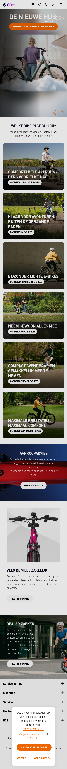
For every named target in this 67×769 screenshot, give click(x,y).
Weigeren (22, 758)
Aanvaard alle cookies (34, 747)
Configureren (42, 758)
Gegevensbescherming (32, 734)
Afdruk (34, 738)
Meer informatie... (33, 729)
